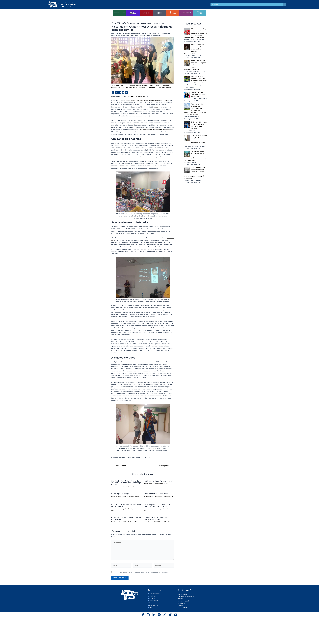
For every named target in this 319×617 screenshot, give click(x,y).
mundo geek (160, 87)
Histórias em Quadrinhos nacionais (158, 481)
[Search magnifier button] (284, 4)
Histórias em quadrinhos (146, 87)
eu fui (135, 87)
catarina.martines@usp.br (137, 96)
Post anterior (120, 465)
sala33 (168, 87)
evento (157, 107)
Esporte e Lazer (153, 496)
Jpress (150, 483)
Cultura (146, 483)
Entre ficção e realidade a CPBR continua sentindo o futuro (157, 505)
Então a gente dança (120, 494)
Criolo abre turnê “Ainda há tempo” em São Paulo (126, 518)
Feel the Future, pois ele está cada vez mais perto (126, 505)
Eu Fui (119, 487)
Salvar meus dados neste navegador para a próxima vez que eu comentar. (141, 572)
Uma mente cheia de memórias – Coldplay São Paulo (158, 518)
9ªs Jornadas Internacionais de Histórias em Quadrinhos (148, 85)
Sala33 (124, 487)
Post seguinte (165, 465)
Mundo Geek (119, 509)
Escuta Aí (114, 487)
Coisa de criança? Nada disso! (156, 494)
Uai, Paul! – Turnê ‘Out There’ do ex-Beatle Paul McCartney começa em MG (126, 482)
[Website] (164, 566)
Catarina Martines (117, 87)
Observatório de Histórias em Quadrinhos (155, 129)
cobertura (128, 87)
